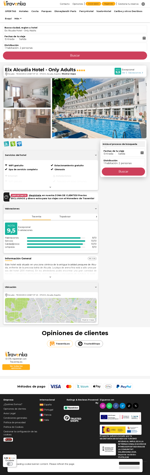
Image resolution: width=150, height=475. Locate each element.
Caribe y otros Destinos (128, 11)
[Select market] (143, 3)
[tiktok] (129, 406)
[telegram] (123, 406)
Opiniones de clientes (15, 409)
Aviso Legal (10, 413)
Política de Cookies (13, 427)
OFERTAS (10, 11)
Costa (35, 11)
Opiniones (78, 4)
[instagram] (103, 406)
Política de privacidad (14, 422)
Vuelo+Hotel (103, 11)
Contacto (65, 4)
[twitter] (136, 406)
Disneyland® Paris (65, 11)
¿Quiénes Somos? (13, 404)
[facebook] (116, 406)
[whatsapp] (109, 406)
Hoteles (23, 11)
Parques (46, 11)
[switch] (10, 464)
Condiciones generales (15, 418)
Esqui (8, 18)
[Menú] (15, 456)
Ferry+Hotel (86, 11)
